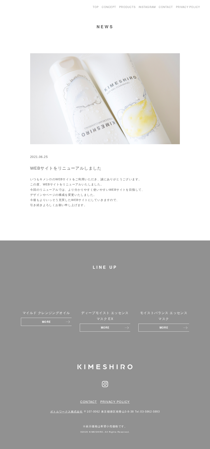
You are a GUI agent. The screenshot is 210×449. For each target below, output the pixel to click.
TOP (96, 7)
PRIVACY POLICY (188, 7)
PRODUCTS (127, 7)
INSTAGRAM (147, 7)
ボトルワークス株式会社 (66, 411)
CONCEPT (109, 7)
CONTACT (166, 7)
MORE (46, 322)
